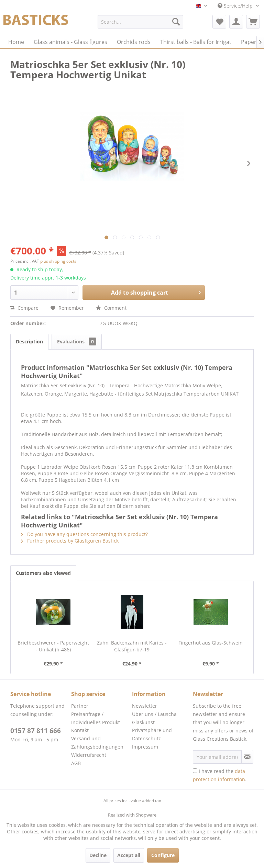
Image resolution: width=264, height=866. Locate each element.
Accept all (128, 855)
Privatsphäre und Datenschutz (152, 734)
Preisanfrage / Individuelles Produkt (95, 718)
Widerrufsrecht (88, 755)
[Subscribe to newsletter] (247, 757)
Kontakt (80, 730)
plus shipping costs (58, 261)
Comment (114, 308)
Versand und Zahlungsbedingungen (97, 742)
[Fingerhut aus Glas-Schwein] (210, 612)
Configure (163, 855)
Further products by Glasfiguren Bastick (72, 540)
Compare (27, 308)
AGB (76, 763)
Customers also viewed (43, 573)
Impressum (145, 746)
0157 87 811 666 (35, 730)
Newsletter (144, 706)
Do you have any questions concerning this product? (87, 534)
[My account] (236, 22)
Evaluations (75, 341)
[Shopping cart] (253, 22)
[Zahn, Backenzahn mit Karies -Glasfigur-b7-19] (132, 612)
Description (29, 341)
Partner (79, 706)
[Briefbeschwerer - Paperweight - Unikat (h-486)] (53, 612)
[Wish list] (219, 22)
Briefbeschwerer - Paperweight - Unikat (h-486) (53, 646)
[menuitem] (141, 22)
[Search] (176, 22)
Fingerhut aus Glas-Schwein (210, 642)
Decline (98, 855)
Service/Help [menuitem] (238, 5)
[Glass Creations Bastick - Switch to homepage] (35, 23)
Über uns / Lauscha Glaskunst (154, 718)
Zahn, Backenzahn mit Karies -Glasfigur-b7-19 (132, 646)
